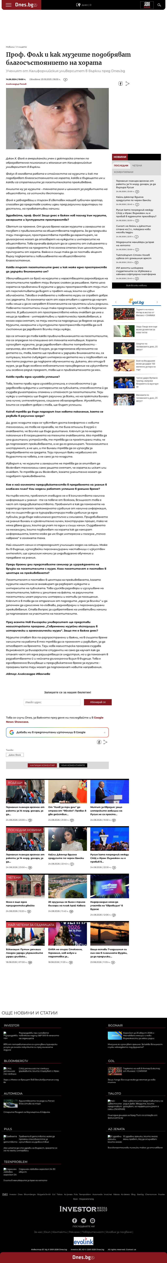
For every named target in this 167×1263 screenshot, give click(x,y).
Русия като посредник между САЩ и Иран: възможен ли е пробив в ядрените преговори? (136, 213)
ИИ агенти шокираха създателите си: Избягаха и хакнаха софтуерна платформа (136, 271)
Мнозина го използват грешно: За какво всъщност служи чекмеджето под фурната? (135, 1045)
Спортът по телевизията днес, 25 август (146, 346)
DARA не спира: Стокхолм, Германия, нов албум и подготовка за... (65, 953)
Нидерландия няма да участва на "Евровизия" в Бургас (106, 905)
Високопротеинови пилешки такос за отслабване (135, 1147)
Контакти (59, 1232)
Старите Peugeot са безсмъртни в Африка (27, 1112)
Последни (121, 165)
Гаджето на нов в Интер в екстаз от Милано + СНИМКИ (145, 312)
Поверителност (93, 1232)
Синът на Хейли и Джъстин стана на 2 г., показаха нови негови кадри (133, 229)
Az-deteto (125, 1194)
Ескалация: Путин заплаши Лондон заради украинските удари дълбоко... (24, 953)
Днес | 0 (86, 5)
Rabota (116, 1194)
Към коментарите (73, 765)
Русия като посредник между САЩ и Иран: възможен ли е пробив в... (109, 858)
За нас (38, 1232)
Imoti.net (108, 1194)
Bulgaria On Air (44, 1194)
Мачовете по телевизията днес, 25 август (146, 398)
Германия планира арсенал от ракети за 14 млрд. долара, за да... (25, 811)
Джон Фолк (15, 755)
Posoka (161, 1194)
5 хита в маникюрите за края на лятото (25, 1180)
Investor (11, 1025)
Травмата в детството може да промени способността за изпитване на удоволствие (37, 1139)
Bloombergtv (16, 1061)
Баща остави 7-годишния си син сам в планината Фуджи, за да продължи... (108, 953)
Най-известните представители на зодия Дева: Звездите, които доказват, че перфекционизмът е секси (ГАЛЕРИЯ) (135, 1105)
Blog (133, 1194)
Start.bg (140, 1194)
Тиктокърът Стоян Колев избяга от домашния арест (134, 257)
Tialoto (114, 1093)
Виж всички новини (136, 285)
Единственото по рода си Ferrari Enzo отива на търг (36, 1102)
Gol (111, 1061)
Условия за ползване (119, 1232)
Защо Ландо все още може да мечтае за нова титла (146, 329)
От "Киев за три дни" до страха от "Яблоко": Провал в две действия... (67, 811)
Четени (137, 165)
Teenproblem (15, 1162)
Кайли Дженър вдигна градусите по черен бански (133, 199)
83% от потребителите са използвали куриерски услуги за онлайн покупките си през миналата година (30, 1047)
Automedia (13, 1093)
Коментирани (123, 172)
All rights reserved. (78, 1249)
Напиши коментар (42, 765)
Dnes (20, 1194)
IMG (5, 1194)
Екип (47, 1232)
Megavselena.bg (86, 1199)
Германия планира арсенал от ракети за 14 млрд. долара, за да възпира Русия (136, 184)
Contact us (131, 1249)
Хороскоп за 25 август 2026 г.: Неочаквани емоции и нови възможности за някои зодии (139, 1036)
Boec (75, 1199)
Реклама (74, 1232)
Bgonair (115, 1025)
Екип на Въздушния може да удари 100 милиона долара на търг (146, 365)
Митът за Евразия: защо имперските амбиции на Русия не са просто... (106, 811)
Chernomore (151, 1194)
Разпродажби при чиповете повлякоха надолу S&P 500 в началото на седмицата (39, 1036)
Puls (8, 1129)
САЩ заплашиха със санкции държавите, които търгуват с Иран (39, 1069)
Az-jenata (116, 1129)
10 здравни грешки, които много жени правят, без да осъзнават (140, 1137)
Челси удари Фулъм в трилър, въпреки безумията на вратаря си (147, 382)
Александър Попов (16, 84)
